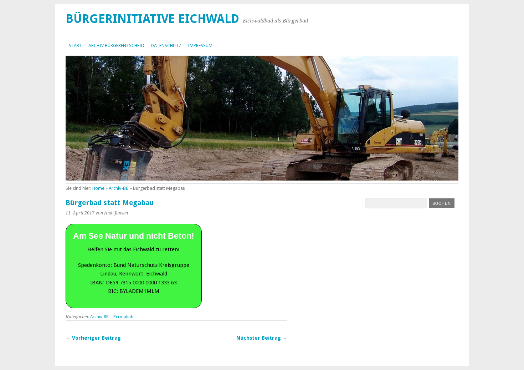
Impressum (200, 45)
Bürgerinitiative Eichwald (152, 19)
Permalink (123, 316)
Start (75, 45)
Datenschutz (166, 45)
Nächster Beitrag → (261, 338)
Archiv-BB (119, 188)
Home (98, 188)
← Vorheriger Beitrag (93, 338)
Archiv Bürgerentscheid (116, 45)
